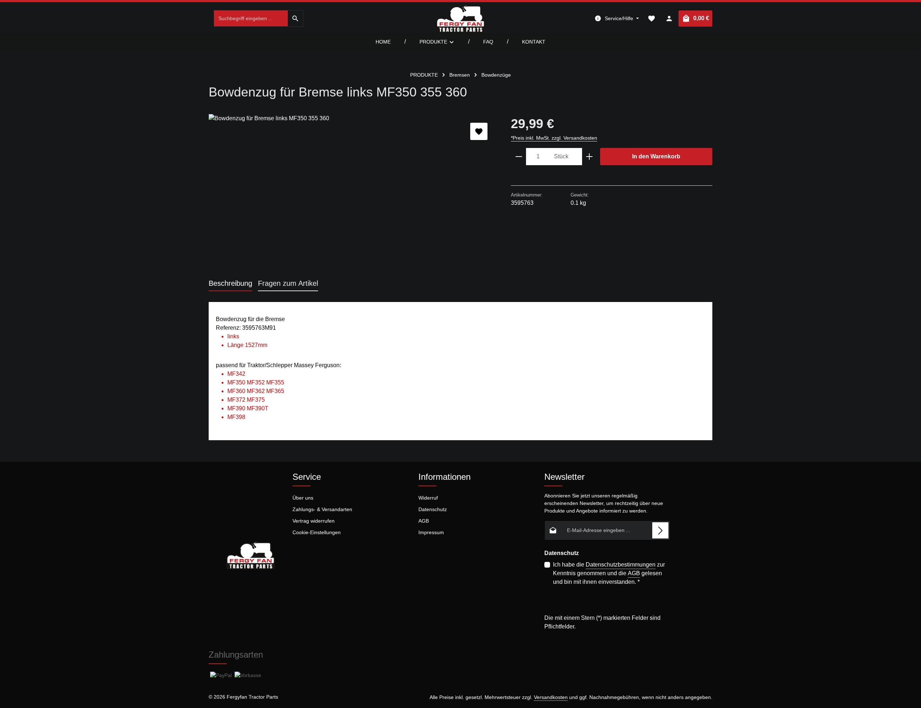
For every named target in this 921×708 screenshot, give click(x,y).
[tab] (230, 283)
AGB (423, 521)
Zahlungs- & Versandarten (322, 509)
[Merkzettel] (651, 18)
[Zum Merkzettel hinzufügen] (478, 131)
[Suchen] (295, 18)
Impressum (431, 532)
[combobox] (251, 18)
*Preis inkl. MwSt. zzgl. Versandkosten (554, 138)
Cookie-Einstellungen (316, 532)
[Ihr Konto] (669, 18)
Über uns (302, 498)
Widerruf (428, 498)
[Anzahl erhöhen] (589, 156)
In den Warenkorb (656, 156)
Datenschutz (432, 509)
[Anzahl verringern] (518, 156)
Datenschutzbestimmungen (620, 565)
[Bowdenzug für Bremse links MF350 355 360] (352, 191)
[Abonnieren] (660, 530)
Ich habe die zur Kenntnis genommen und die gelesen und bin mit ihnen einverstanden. (609, 573)
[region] (352, 191)
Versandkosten (551, 697)
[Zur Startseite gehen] (460, 18)
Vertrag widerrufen (313, 521)
